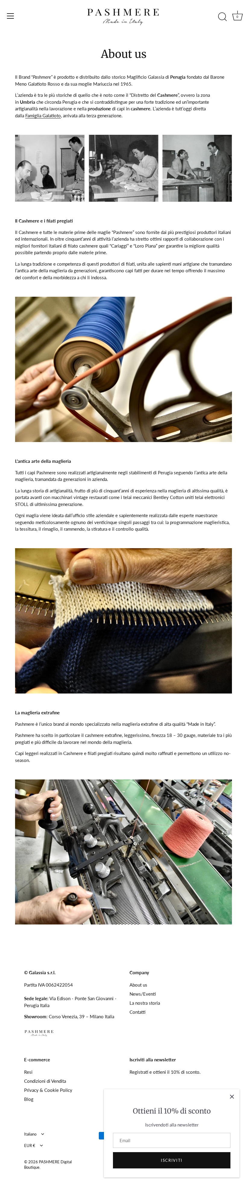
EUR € (29, 1145)
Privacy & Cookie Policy (48, 1090)
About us (138, 985)
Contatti (137, 1012)
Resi (28, 1072)
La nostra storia (145, 1003)
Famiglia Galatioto (43, 115)
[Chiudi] (232, 1096)
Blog (28, 1099)
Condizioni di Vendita (45, 1081)
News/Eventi (143, 994)
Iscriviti (172, 1160)
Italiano (30, 1134)
